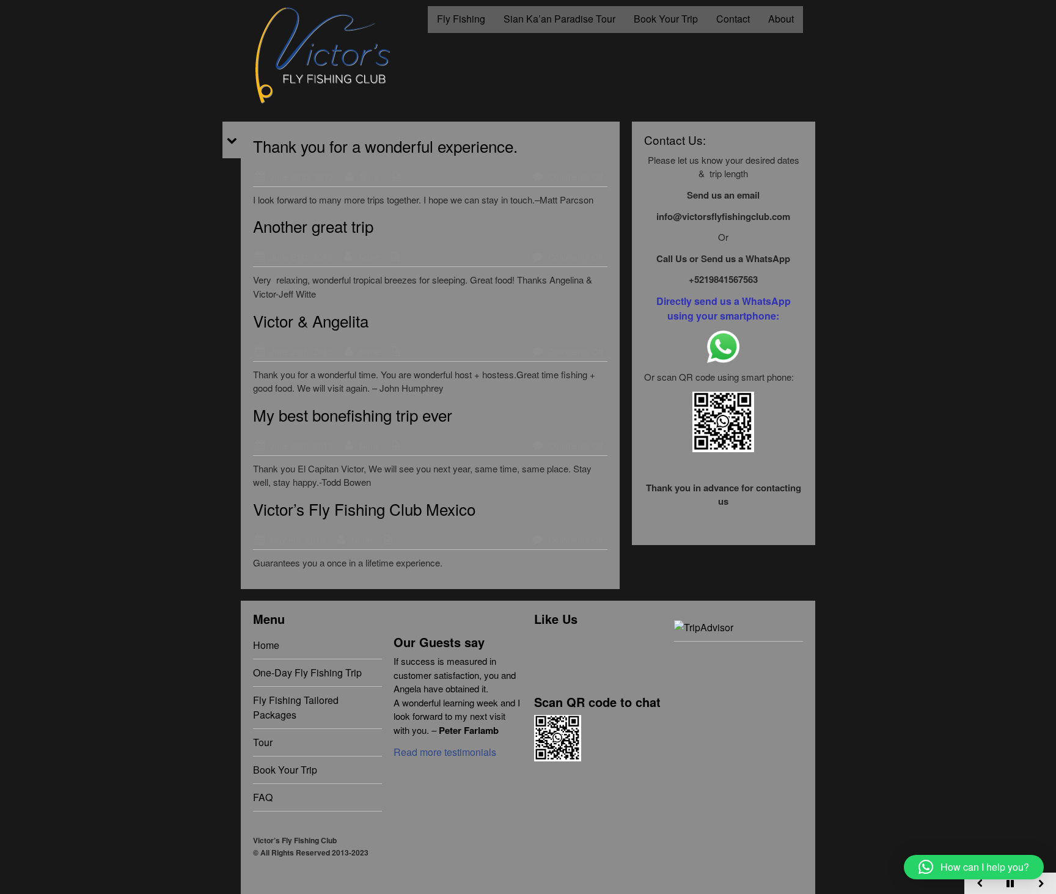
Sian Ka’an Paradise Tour (559, 19)
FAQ (263, 797)
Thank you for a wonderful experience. (385, 145)
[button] (974, 867)
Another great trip (313, 225)
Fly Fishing (461, 19)
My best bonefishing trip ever (352, 414)
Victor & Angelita (311, 320)
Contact (733, 19)
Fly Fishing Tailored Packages (296, 707)
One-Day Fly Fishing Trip (307, 672)
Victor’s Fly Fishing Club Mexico (364, 508)
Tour (263, 742)
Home (266, 645)
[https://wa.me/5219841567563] (723, 346)
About (781, 19)
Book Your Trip (666, 19)
